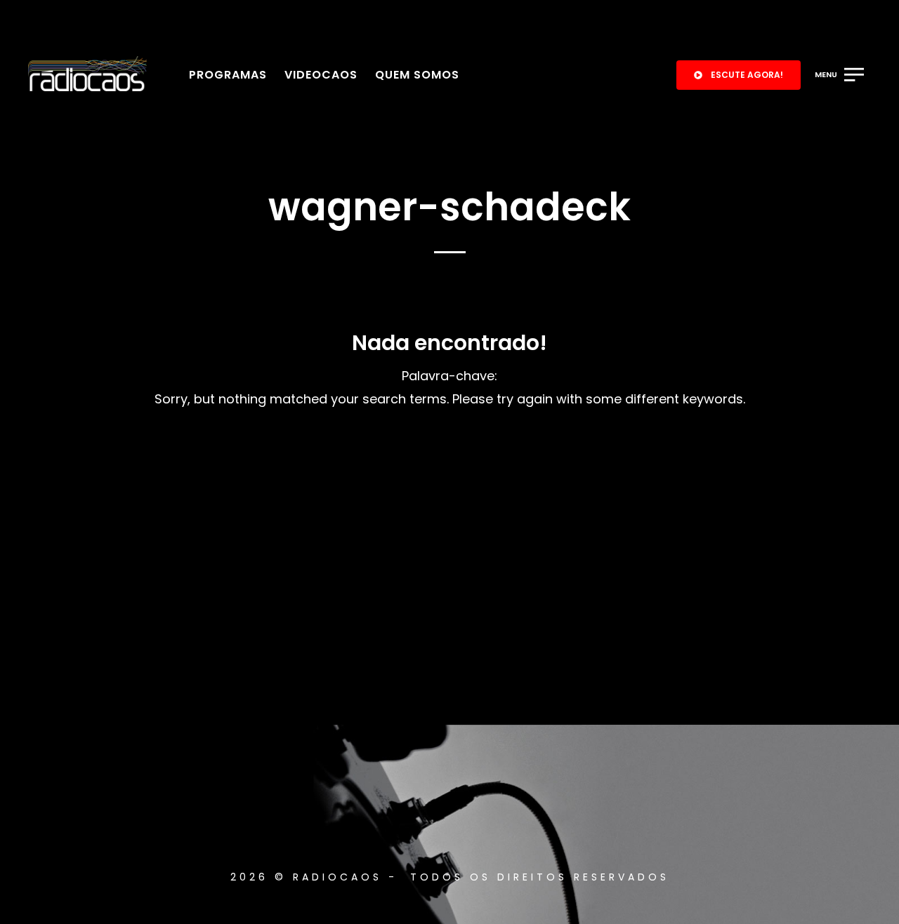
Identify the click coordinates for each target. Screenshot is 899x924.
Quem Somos (417, 75)
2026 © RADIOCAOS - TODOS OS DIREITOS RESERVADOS (449, 877)
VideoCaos (320, 75)
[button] (738, 75)
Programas (228, 75)
